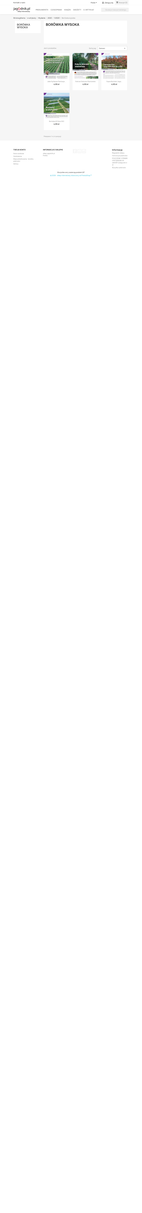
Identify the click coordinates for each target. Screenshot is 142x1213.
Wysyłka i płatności (119, 168)
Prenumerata (42, 10)
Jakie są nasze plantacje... (56, 81)
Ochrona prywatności (119, 156)
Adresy (15, 164)
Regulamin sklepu (118, 153)
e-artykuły (89, 10)
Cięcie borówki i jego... (114, 81)
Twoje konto (19, 150)
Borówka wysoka (23, 26)
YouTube (79, 151)
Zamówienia (17, 156)
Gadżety (77, 10)
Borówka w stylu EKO (56, 121)
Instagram (84, 151)
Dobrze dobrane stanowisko (85, 81)
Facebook (75, 151)
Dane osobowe (18, 154)
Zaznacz (112, 48)
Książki (67, 10)
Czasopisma (56, 10)
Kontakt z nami (19, 2)
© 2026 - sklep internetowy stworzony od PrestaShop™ (71, 175)
